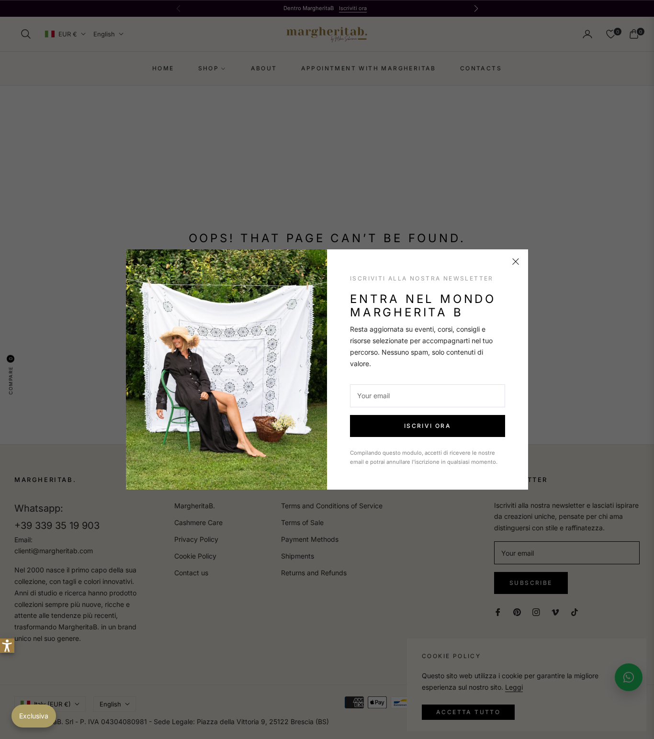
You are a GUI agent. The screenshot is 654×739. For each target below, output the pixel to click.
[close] (515, 261)
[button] (7, 645)
